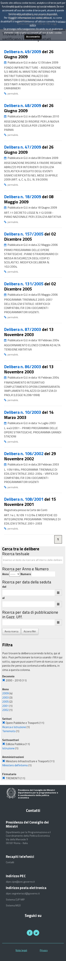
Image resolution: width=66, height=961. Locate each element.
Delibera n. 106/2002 (24, 453)
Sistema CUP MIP (15, 899)
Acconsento (33, 36)
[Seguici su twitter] (36, 933)
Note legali (21, 950)
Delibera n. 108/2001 (24, 499)
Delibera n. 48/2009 (23, 105)
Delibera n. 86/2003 (23, 366)
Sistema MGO (13, 905)
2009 (5, 693)
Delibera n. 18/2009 (23, 196)
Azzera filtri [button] (30, 631)
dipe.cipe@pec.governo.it (20, 881)
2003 (5, 697)
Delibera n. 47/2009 (23, 147)
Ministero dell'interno (15, 765)
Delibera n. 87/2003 (23, 329)
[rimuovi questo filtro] (3, 680)
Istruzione (8, 748)
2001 (5, 706)
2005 (5, 701)
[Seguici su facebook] (30, 933)
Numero (26, 574)
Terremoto (9, 731)
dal (4, 586)
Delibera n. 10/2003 (23, 412)
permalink (13, 93)
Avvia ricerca (11, 631)
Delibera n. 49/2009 (23, 51)
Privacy (44, 950)
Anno (5, 574)
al (3, 598)
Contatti (10, 862)
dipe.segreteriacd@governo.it (23, 893)
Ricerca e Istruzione (14, 727)
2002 (5, 710)
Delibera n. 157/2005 (24, 234)
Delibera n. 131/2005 (24, 284)
